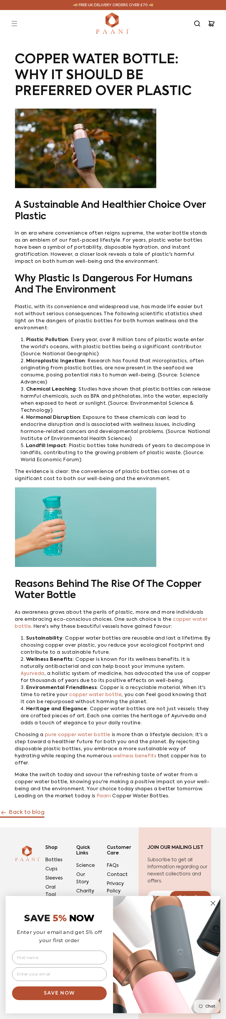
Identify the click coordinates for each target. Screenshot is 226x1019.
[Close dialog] (213, 903)
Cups (51, 869)
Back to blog (26, 812)
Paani (104, 796)
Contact (117, 874)
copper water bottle (95, 695)
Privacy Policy (115, 888)
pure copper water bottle (77, 735)
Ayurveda (32, 673)
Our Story (82, 878)
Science (85, 865)
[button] (14, 23)
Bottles (53, 860)
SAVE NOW (59, 992)
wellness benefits (134, 756)
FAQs (113, 865)
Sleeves (54, 878)
